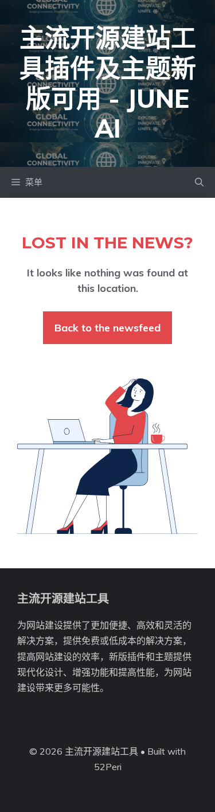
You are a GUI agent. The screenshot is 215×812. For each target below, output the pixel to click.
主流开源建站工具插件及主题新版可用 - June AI (107, 83)
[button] (199, 182)
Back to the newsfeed (107, 327)
